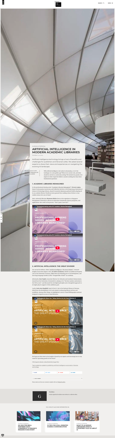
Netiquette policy (61, 382)
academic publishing (47, 365)
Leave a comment (37, 378)
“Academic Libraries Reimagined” (61, 187)
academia (38, 365)
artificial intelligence (60, 365)
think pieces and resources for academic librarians (31, 174)
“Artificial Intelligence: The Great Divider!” (61, 269)
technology (35, 367)
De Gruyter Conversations (58, 4)
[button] (2, 435)
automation (69, 365)
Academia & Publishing (38, 146)
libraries (75, 365)
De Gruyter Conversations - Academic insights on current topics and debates (3, 2)
